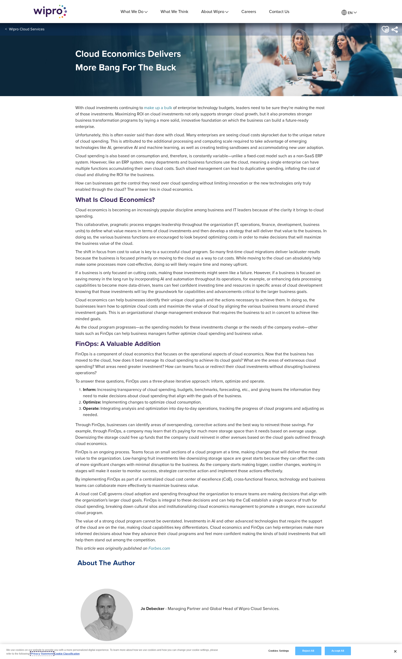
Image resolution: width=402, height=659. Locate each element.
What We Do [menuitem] (132, 11)
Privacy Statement (42, 653)
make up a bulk (158, 107)
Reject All (308, 650)
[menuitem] (349, 13)
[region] (201, 651)
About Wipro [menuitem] (212, 11)
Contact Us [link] (279, 11)
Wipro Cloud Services (26, 29)
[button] (385, 29)
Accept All (337, 650)
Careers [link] (248, 11)
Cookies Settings (278, 650)
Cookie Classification (67, 653)
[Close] (395, 651)
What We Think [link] (174, 11)
